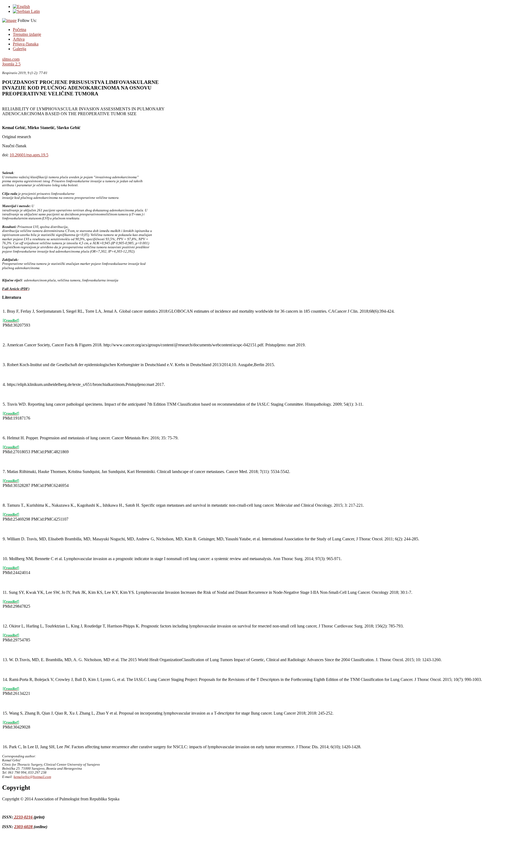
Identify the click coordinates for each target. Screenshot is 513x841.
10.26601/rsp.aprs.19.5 (29, 155)
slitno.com (11, 59)
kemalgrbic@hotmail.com (32, 777)
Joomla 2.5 (11, 64)
